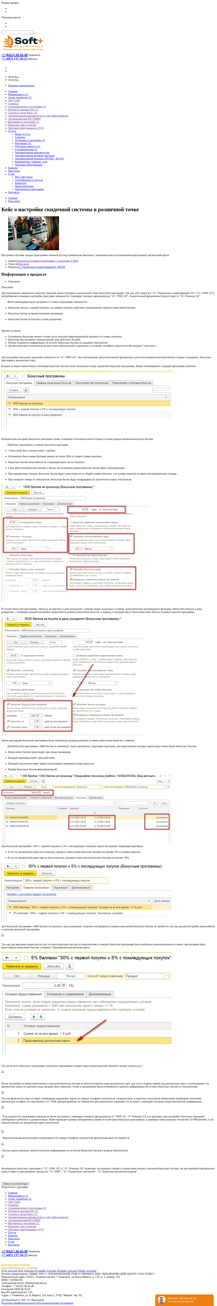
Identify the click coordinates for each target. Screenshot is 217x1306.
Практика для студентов (22, 125)
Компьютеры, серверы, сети (31, 161)
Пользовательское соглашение (55, 1303)
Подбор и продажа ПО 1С (23, 109)
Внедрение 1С (23, 143)
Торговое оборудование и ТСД (26, 128)
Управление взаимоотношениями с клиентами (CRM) (47, 260)
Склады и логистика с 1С (23, 112)
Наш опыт (14, 170)
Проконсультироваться (21, 85)
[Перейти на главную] (22, 51)
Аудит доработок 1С (20, 97)
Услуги (12, 131)
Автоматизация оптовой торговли (35, 155)
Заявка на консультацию (15, 1183)
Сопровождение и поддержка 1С (27, 106)
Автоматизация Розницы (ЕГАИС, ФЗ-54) (39, 158)
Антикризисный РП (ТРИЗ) (24, 118)
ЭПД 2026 (14, 100)
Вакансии (20, 183)
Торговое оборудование (28, 164)
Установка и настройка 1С (30, 140)
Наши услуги (22, 134)
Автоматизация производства (32, 152)
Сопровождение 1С (26, 149)
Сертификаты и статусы (29, 180)
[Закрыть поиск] (34, 33)
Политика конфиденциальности (19, 1303)
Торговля (23, 264)
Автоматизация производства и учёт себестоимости (38, 115)
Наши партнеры (24, 186)
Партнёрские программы (29, 189)
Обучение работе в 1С (28, 146)
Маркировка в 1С (18, 94)
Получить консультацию (15, 1264)
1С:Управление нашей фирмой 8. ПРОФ (41, 267)
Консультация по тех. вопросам (19, 1267)
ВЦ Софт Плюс (24, 177)
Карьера (12, 167)
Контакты (13, 192)
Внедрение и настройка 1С (24, 121)
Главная (12, 91)
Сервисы (13, 103)
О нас (11, 173)
